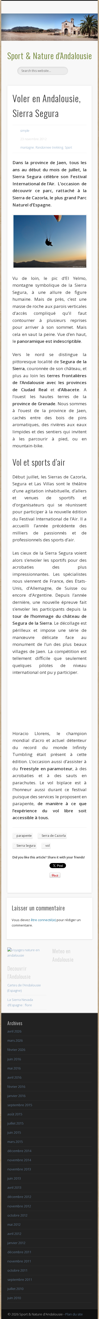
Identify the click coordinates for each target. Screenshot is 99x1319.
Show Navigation (79, 46)
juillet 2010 (15, 1288)
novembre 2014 (19, 1160)
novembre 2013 (19, 1169)
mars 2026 (15, 1040)
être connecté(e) (43, 920)
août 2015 (14, 1114)
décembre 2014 (19, 1150)
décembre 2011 (19, 1252)
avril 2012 (14, 1233)
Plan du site (74, 1314)
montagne (27, 147)
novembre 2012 (19, 1206)
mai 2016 (14, 1068)
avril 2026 (14, 1031)
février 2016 (16, 1086)
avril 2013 (14, 1187)
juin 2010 (14, 1298)
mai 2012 (14, 1224)
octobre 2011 (17, 1270)
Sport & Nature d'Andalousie (49, 55)
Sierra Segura (26, 845)
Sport (68, 147)
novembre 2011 (19, 1261)
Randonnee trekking (49, 147)
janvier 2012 (16, 1242)
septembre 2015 (19, 1105)
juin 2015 (14, 1132)
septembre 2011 (19, 1279)
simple (24, 130)
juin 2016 (14, 1059)
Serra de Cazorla (54, 835)
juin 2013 (14, 1178)
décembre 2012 (19, 1196)
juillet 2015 (15, 1123)
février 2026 (16, 1049)
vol (47, 845)
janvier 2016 (16, 1095)
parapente (24, 835)
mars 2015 (15, 1141)
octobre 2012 (17, 1215)
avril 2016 (14, 1077)
